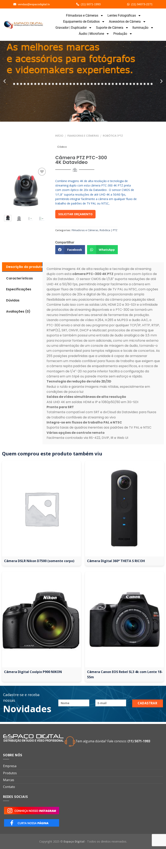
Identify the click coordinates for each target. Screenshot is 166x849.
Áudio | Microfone (91, 34)
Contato (9, 787)
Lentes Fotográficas (121, 15)
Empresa (9, 766)
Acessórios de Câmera (125, 21)
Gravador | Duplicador (71, 27)
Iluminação (140, 27)
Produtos (10, 773)
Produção (120, 34)
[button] (4, 81)
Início (59, 136)
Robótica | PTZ (113, 136)
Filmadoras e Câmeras (82, 15)
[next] (41, 219)
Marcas (8, 780)
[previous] (8, 189)
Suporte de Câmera (109, 27)
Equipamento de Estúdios (81, 21)
